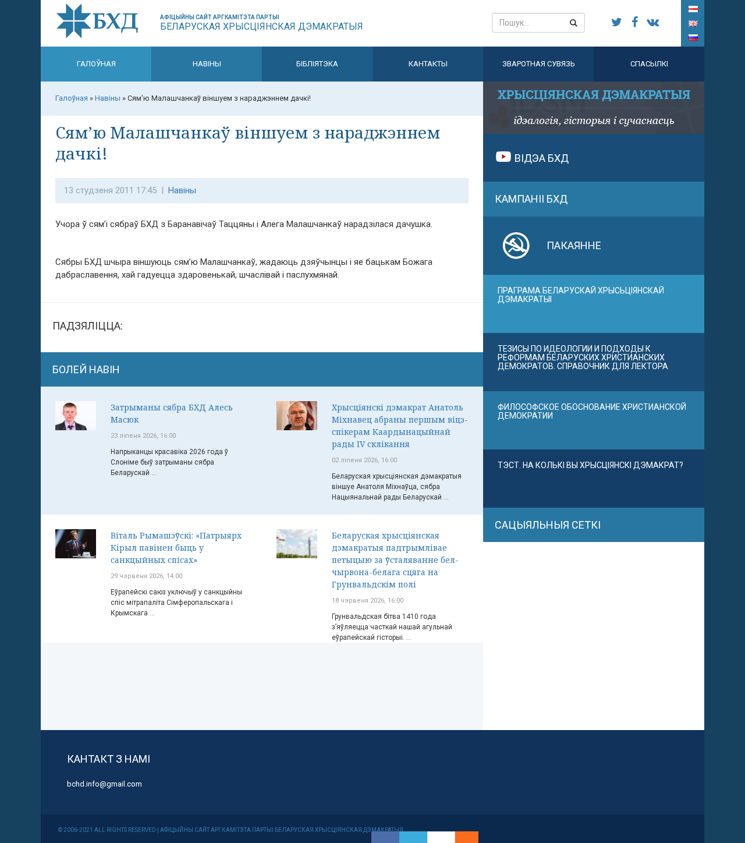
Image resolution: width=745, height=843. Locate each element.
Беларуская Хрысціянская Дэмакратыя (261, 23)
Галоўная (96, 63)
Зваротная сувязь (538, 63)
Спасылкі (649, 63)
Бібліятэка (317, 63)
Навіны (207, 63)
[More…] (461, 837)
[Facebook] (385, 837)
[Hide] (472, 837)
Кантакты (428, 63)
